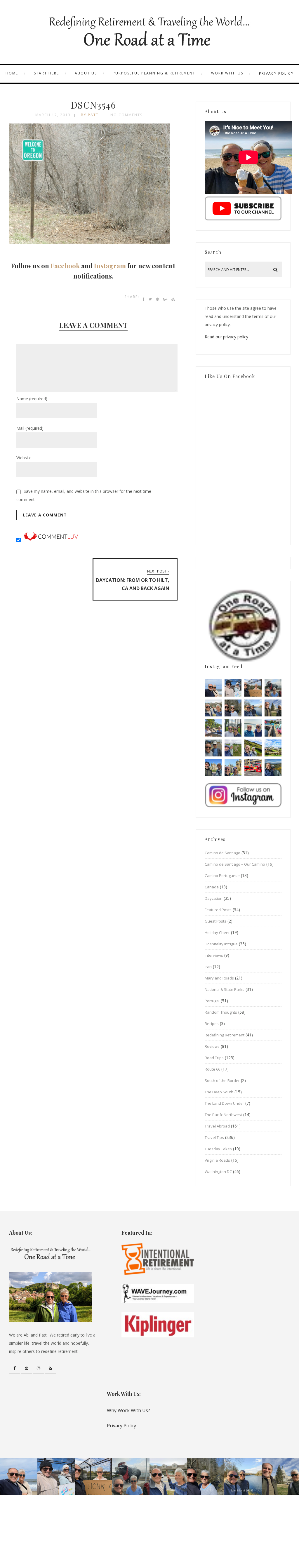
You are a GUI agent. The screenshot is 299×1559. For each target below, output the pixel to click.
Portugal (212, 1000)
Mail (30, 428)
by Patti (90, 114)
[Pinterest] (26, 1368)
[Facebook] (14, 1368)
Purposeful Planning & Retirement (154, 73)
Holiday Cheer (217, 932)
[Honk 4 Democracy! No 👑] (252, 687)
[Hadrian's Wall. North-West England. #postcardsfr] (252, 748)
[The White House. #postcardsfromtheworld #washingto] (233, 727)
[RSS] (50, 1368)
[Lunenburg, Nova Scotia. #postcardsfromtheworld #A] (273, 727)
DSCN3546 (93, 104)
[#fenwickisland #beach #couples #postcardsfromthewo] (213, 687)
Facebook (65, 265)
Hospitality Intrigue (221, 943)
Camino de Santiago (222, 852)
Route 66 (212, 1069)
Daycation (213, 898)
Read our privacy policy (226, 337)
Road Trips (214, 1057)
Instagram (110, 265)
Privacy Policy (276, 73)
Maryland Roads (219, 978)
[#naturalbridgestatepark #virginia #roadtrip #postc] (233, 708)
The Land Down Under (224, 1103)
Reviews (212, 1046)
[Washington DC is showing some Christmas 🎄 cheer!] (273, 708)
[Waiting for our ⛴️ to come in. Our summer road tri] (213, 748)
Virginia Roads (217, 1160)
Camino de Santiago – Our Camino (235, 864)
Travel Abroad (217, 1126)
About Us (86, 73)
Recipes (212, 1023)
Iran (208, 966)
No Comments (126, 114)
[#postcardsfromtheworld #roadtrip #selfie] (273, 687)
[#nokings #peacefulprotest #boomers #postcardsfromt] (233, 687)
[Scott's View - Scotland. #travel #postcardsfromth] (273, 767)
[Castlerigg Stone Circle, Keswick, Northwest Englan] (233, 748)
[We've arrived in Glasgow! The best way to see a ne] (252, 767)
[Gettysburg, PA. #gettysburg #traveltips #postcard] (213, 727)
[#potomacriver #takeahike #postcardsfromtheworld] (252, 708)
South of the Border (222, 1080)
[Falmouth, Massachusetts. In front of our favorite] (213, 708)
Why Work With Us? (128, 1410)
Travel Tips (214, 1137)
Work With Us (227, 73)
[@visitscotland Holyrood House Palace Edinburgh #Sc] (213, 767)
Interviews (214, 955)
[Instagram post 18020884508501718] (273, 748)
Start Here (46, 73)
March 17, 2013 (53, 114)
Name (31, 398)
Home (12, 73)
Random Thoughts (221, 1012)
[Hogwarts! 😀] (233, 767)
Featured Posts (218, 909)
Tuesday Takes (218, 1148)
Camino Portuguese (222, 875)
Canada (212, 887)
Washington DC (218, 1171)
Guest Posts (215, 921)
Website (24, 457)
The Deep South (219, 1092)
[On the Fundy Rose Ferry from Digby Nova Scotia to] (252, 727)
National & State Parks (224, 989)
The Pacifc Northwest (223, 1114)
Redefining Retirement (224, 1035)
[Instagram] (38, 1368)
